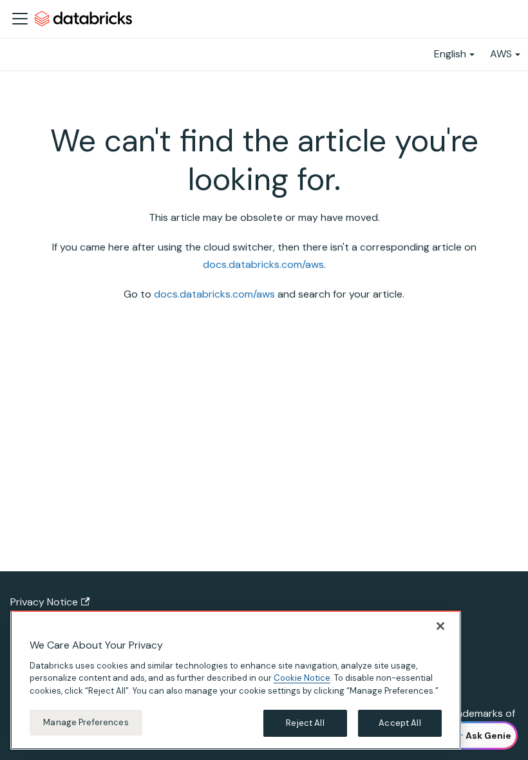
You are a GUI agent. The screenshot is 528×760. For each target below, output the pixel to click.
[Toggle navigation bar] (20, 18)
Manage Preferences (85, 722)
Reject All (305, 722)
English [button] (450, 54)
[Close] (440, 626)
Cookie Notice (302, 677)
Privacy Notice (44, 602)
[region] (235, 680)
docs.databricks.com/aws (263, 264)
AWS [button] (501, 54)
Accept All (399, 722)
